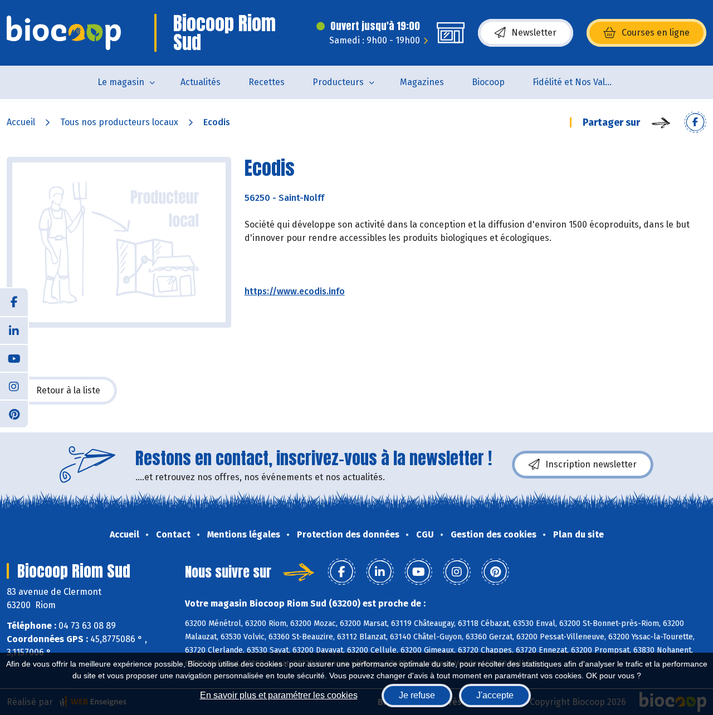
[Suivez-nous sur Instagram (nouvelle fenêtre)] (14, 386)
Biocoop (488, 82)
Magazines (422, 82)
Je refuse (417, 695)
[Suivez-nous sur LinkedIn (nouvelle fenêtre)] (14, 330)
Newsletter (533, 32)
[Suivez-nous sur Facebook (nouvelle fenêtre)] (14, 302)
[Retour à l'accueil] (64, 33)
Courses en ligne (656, 32)
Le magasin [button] (120, 82)
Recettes (266, 82)
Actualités (200, 82)
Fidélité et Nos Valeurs (578, 82)
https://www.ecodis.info (295, 291)
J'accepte (495, 695)
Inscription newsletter (591, 464)
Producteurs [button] (338, 82)
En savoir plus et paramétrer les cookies (279, 695)
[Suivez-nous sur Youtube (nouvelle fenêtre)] (14, 358)
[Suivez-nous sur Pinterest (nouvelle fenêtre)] (14, 413)
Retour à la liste (68, 390)
